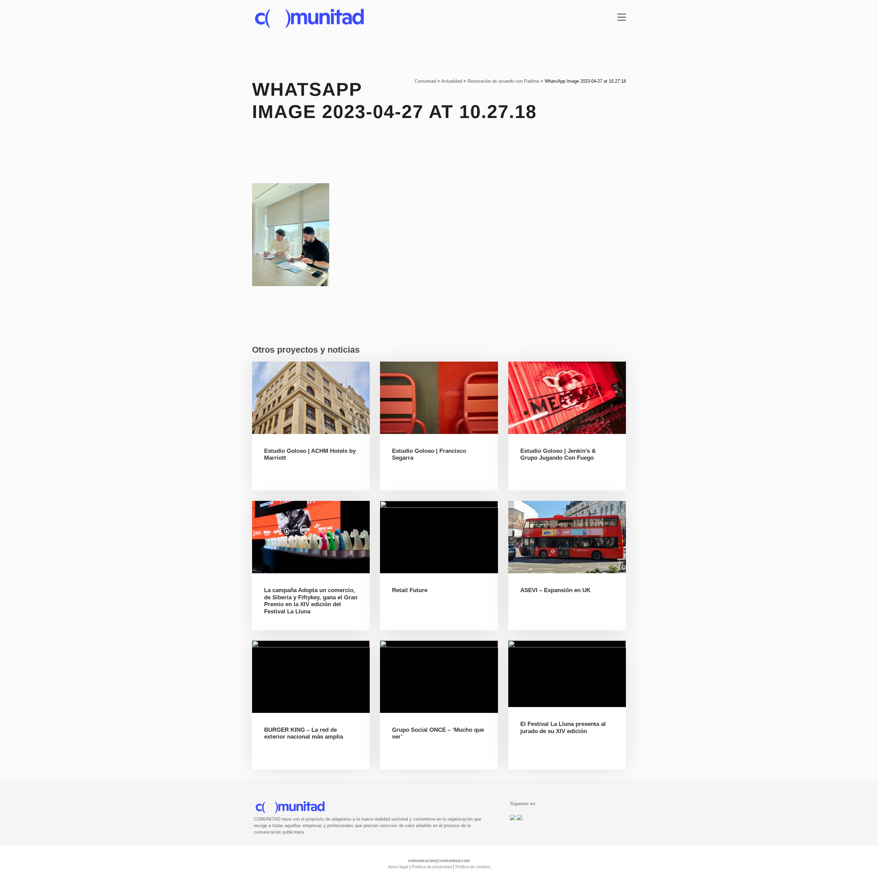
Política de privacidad (432, 867)
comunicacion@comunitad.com (439, 860)
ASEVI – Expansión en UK (555, 590)
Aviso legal (399, 867)
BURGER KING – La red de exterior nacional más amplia (303, 733)
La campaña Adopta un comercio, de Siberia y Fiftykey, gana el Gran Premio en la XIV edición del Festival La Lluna (310, 600)
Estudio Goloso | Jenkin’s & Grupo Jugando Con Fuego (558, 454)
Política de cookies (472, 867)
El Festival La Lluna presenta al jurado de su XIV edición (563, 727)
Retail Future (409, 590)
